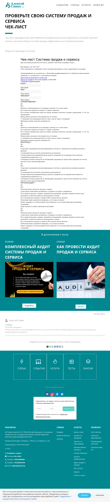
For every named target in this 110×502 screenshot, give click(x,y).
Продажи (60, 432)
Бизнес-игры (78, 432)
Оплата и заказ (79, 475)
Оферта (76, 472)
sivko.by (98, 5)
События (62, 5)
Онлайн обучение (80, 453)
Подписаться (68, 409)
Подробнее (29, 306)
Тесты (71, 368)
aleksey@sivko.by (18, 466)
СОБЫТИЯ (39, 368)
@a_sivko (17, 456)
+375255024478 (19, 463)
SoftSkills (60, 439)
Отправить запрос (14, 453)
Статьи (74, 5)
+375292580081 (19, 459)
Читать (81, 306)
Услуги (86, 5)
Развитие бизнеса (63, 436)
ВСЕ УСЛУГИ (78, 468)
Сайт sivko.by (96, 432)
